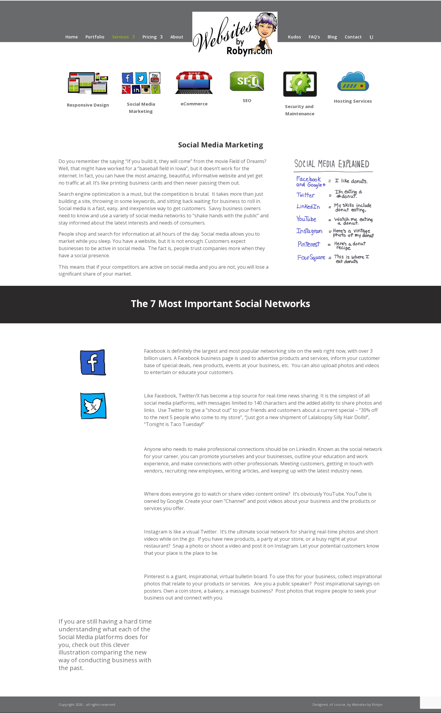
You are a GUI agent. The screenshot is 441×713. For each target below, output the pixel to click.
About (176, 37)
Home (71, 37)
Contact (353, 37)
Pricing (149, 37)
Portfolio (95, 37)
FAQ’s (314, 37)
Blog (332, 37)
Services (120, 37)
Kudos (294, 37)
